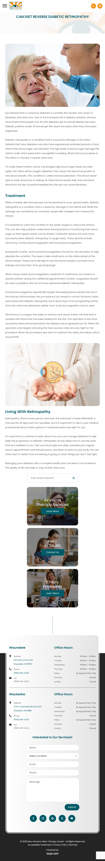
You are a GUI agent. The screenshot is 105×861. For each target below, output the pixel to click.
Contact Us (52, 552)
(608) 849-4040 (21, 673)
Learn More (52, 511)
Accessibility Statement (40, 844)
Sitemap (73, 844)
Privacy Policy (60, 844)
